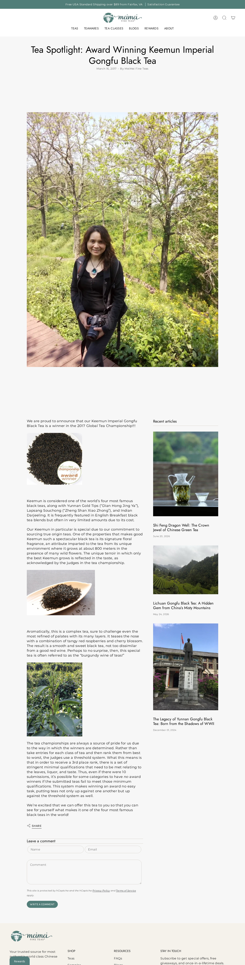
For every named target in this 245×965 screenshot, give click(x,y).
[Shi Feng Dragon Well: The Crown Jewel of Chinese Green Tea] (185, 474)
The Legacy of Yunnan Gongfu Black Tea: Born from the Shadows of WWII (183, 721)
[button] (74, 29)
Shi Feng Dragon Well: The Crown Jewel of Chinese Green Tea (181, 527)
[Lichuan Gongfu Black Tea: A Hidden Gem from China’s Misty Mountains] (185, 569)
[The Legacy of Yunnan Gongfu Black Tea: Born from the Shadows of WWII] (185, 666)
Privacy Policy (101, 890)
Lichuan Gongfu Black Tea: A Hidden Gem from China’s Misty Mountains (183, 605)
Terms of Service (126, 890)
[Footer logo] (32, 936)
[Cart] (233, 18)
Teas (71, 958)
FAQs (118, 958)
